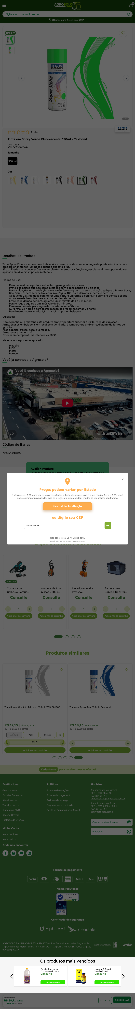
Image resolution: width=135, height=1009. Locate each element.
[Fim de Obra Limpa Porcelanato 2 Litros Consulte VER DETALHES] (27, 983)
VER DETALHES (53, 982)
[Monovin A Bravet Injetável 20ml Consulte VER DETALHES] (81, 983)
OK (107, 525)
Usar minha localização (67, 506)
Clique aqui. (79, 537)
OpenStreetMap (78, 541)
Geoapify (66, 541)
